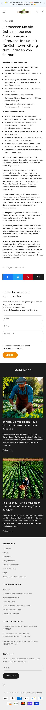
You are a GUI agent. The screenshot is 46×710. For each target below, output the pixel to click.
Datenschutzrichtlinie (11, 597)
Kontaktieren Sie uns (11, 613)
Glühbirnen (7, 556)
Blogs (5, 573)
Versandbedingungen (12, 609)
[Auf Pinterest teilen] (28, 277)
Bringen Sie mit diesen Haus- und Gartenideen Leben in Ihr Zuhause (20, 425)
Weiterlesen (8, 450)
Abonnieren (11, 676)
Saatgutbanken (9, 561)
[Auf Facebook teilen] (8, 277)
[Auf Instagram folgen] (4, 685)
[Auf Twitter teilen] (18, 277)
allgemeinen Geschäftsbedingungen (13, 305)
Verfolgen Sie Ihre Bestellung (14, 577)
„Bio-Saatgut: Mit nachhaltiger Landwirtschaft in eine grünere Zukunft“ (21, 506)
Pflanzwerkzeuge (10, 569)
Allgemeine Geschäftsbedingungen (17, 593)
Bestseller (7, 549)
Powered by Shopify (34, 693)
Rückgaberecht (9, 601)
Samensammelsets (11, 565)
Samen (5, 553)
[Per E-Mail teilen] (38, 277)
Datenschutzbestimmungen (14, 310)
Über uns (6, 589)
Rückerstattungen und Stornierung (16, 605)
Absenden (10, 355)
